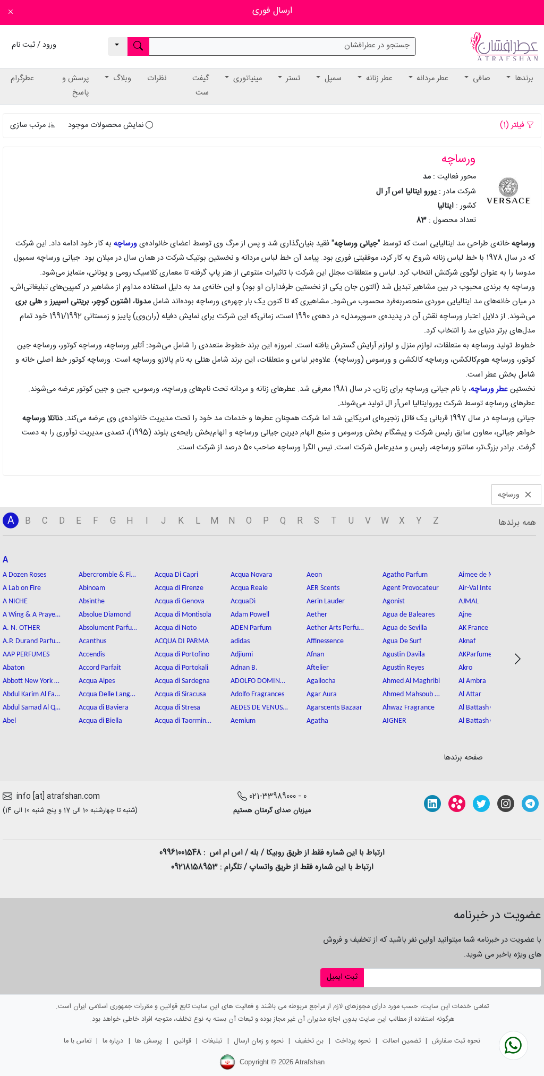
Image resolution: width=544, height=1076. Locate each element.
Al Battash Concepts (487, 721)
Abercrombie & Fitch (108, 575)
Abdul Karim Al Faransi (32, 694)
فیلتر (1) (513, 125)
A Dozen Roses (24, 575)
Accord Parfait (100, 668)
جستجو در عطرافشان (377, 45)
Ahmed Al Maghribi (411, 681)
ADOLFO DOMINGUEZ (260, 681)
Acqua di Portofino (182, 655)
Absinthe (92, 601)
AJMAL (468, 601)
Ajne (465, 615)
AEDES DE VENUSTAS (260, 708)
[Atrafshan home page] (504, 46)
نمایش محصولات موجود (107, 125)
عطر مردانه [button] (431, 78)
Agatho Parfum (405, 575)
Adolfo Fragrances (257, 694)
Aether (317, 615)
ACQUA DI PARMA (182, 641)
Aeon (314, 575)
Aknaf (466, 641)
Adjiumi (242, 655)
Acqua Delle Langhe (108, 694)
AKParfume (475, 655)
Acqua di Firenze (179, 588)
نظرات (156, 78)
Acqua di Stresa (177, 708)
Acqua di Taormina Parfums (184, 721)
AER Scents (323, 588)
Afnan (315, 655)
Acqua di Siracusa (180, 694)
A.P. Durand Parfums (32, 641)
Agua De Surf (401, 641)
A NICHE (15, 601)
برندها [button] (523, 78)
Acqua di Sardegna (182, 681)
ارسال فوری (272, 11)
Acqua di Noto (176, 628)
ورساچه (125, 243)
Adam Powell (250, 615)
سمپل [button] (332, 78)
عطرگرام (22, 78)
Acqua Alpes (97, 681)
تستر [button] (292, 78)
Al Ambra (472, 681)
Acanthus (92, 641)
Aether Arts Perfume (336, 628)
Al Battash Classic (483, 708)
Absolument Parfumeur (108, 628)
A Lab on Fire (22, 588)
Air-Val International (487, 588)
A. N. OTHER (21, 628)
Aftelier (318, 668)
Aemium (243, 721)
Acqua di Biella (100, 721)
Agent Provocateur (410, 588)
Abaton (13, 668)
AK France (473, 628)
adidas (240, 641)
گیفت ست (200, 85)
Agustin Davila (403, 655)
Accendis (92, 655)
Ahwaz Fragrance (408, 708)
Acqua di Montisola (183, 615)
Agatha (317, 721)
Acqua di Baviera (104, 708)
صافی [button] (480, 78)
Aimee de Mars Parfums (487, 575)
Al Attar (469, 694)
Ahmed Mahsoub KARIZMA (411, 694)
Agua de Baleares (408, 615)
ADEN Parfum (251, 628)
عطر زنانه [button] (378, 78)
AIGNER (394, 721)
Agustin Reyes (403, 668)
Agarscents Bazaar (334, 708)
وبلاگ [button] (121, 78)
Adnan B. (244, 668)
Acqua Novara (252, 575)
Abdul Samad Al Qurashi (32, 708)
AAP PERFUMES (26, 655)
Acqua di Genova (180, 601)
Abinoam (92, 588)
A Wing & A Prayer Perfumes (32, 615)
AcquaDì (243, 601)
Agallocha (321, 681)
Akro (465, 668)
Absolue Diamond (105, 615)
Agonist (393, 601)
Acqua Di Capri (176, 575)
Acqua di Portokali (181, 668)
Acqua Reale (249, 588)
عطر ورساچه (489, 389)
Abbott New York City (32, 681)
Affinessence (325, 641)
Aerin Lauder (326, 601)
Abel (9, 721)
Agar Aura (322, 694)
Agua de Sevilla (404, 628)
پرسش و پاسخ (75, 85)
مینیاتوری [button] (246, 78)
